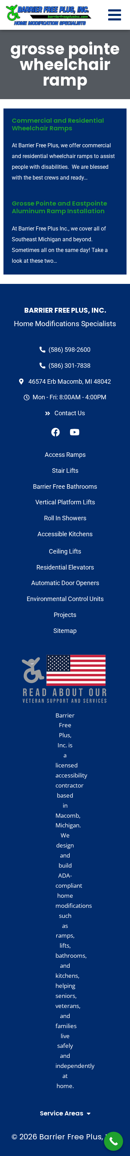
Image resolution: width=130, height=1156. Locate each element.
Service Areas (61, 1113)
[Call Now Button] (113, 1141)
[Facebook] (55, 432)
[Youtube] (74, 432)
